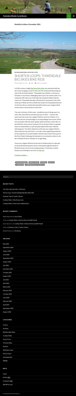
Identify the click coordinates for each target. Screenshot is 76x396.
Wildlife (5, 361)
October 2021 (7, 272)
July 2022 (6, 265)
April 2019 (6, 305)
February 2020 (7, 301)
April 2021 (6, 283)
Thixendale (19, 164)
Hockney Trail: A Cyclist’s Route (13, 196)
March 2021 (6, 287)
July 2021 (6, 280)
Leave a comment (41, 83)
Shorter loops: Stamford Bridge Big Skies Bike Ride (18, 193)
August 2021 (7, 276)
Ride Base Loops (8, 350)
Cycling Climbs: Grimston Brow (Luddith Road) (22, 220)
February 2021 (7, 290)
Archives (5, 328)
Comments (8, 381)
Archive (5, 325)
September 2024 (8, 247)
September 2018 (8, 308)
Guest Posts (7, 339)
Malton (51, 162)
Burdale (43, 162)
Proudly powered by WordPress (11, 393)
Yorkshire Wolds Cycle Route (15, 16)
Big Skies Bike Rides (21, 72)
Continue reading (21, 155)
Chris (31, 83)
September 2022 (8, 258)
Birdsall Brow (34, 162)
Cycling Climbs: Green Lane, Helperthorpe (16, 203)
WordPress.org (7, 384)
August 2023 (7, 251)
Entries (6, 377)
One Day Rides (7, 343)
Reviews (5, 346)
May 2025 (6, 244)
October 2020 (7, 294)
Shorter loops (32, 72)
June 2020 (6, 297)
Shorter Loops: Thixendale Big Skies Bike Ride (38, 77)
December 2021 (8, 269)
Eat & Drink (18, 216)
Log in (5, 374)
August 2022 (7, 262)
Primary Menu (73, 16)
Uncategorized (7, 357)
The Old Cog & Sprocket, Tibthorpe (14, 189)
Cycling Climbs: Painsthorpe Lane (13, 200)
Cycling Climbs (7, 336)
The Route (17, 231)
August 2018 (7, 312)
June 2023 (6, 254)
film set (41, 150)
